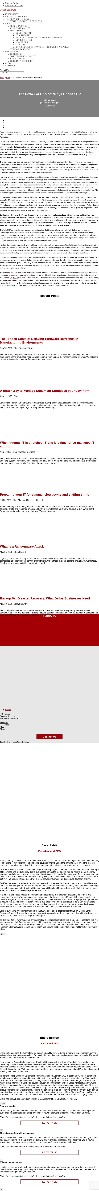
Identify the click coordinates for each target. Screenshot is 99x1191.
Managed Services (26, 452)
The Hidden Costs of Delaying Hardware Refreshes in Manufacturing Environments (39, 340)
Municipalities (23, 40)
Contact (10, 66)
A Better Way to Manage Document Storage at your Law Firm (44, 390)
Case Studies (18, 59)
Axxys (34, 200)
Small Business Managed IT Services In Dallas (42, 47)
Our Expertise (18, 26)
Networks (50, 106)
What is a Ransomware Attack (22, 546)
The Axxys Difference (18, 19)
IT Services (11, 14)
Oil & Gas (20, 45)
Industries (16, 31)
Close (3, 934)
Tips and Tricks (26, 348)
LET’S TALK (49, 1123)
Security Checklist (21, 61)
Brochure (16, 54)
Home (2, 78)
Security (40, 500)
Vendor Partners (20, 49)
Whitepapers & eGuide (23, 56)
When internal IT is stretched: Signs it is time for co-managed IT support (47, 444)
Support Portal (11, 3)
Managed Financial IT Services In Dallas (38, 38)
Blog (8, 63)
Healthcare (22, 35)
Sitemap (3, 729)
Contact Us (49, 736)
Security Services (16, 17)
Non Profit (21, 42)
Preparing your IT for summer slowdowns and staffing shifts (44, 494)
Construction (23, 33)
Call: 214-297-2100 (14, 5)
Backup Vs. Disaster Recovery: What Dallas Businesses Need (45, 598)
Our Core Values (20, 28)
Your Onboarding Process (26, 21)
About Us (10, 24)
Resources (12, 52)
